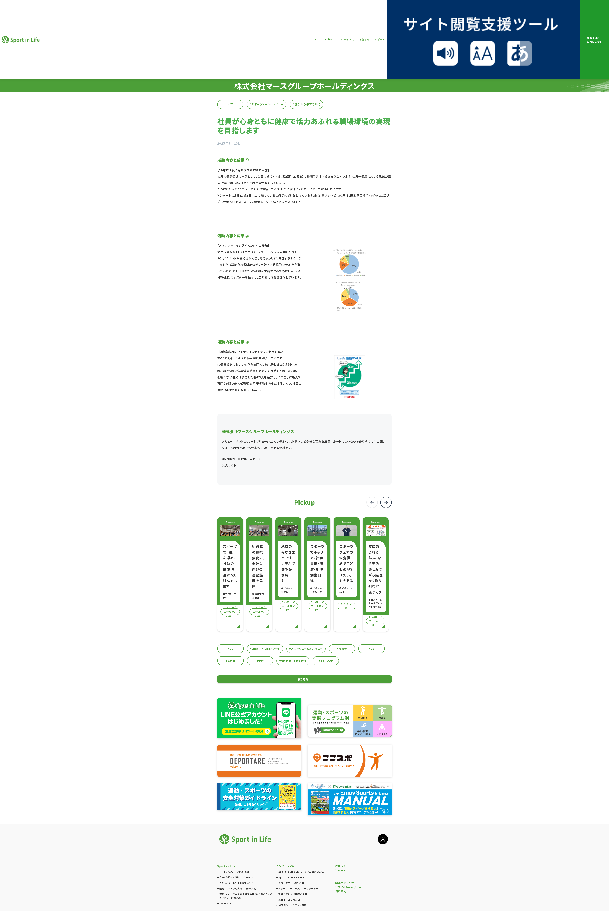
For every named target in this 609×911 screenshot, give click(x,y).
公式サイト (229, 465)
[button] (386, 502)
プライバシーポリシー (348, 887)
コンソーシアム (285, 866)
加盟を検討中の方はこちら (594, 39)
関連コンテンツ (344, 883)
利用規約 (340, 891)
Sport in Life (20, 44)
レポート (340, 870)
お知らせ (340, 866)
